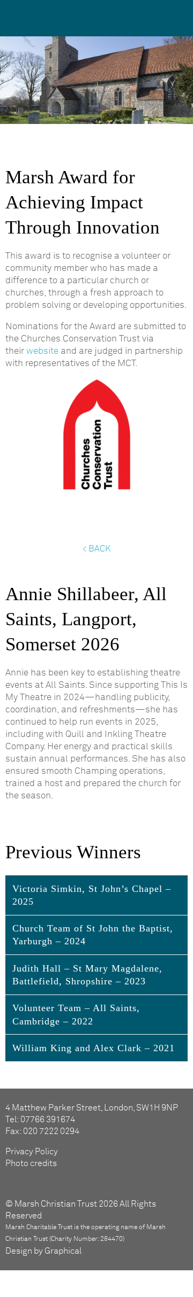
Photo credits (31, 1163)
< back (96, 549)
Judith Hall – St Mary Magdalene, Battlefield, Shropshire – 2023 (87, 975)
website (42, 351)
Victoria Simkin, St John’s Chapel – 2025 (91, 895)
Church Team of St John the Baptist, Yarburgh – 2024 (92, 934)
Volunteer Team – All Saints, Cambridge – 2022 (76, 1014)
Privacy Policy (31, 1151)
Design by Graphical (43, 1251)
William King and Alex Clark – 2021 (93, 1048)
